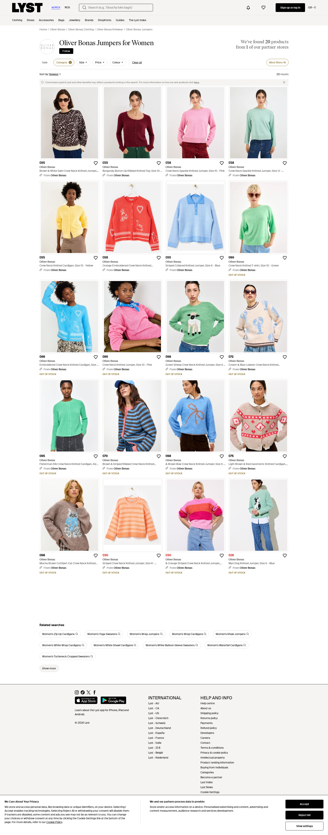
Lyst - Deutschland (159, 728)
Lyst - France (156, 738)
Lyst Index (206, 782)
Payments (206, 723)
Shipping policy (209, 713)
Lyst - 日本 (154, 747)
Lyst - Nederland (158, 757)
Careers (205, 738)
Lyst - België (155, 752)
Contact (205, 742)
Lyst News (206, 787)
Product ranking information (217, 762)
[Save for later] (95, 163)
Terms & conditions (212, 747)
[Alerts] (248, 7)
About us (205, 708)
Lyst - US (153, 713)
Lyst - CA (153, 708)
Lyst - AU (153, 703)
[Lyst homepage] (27, 8)
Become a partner (211, 777)
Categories (207, 772)
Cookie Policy (54, 822)
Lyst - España (156, 733)
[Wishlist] (263, 7)
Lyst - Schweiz (157, 723)
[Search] (84, 7)
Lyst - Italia (154, 742)
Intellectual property (212, 757)
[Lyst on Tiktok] (83, 693)
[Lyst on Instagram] (77, 693)
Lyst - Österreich (158, 718)
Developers (207, 733)
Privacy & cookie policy (214, 752)
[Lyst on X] (89, 693)
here (196, 82)
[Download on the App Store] (86, 700)
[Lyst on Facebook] (94, 693)
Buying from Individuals (214, 767)
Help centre (207, 703)
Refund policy (208, 728)
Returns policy (209, 718)
